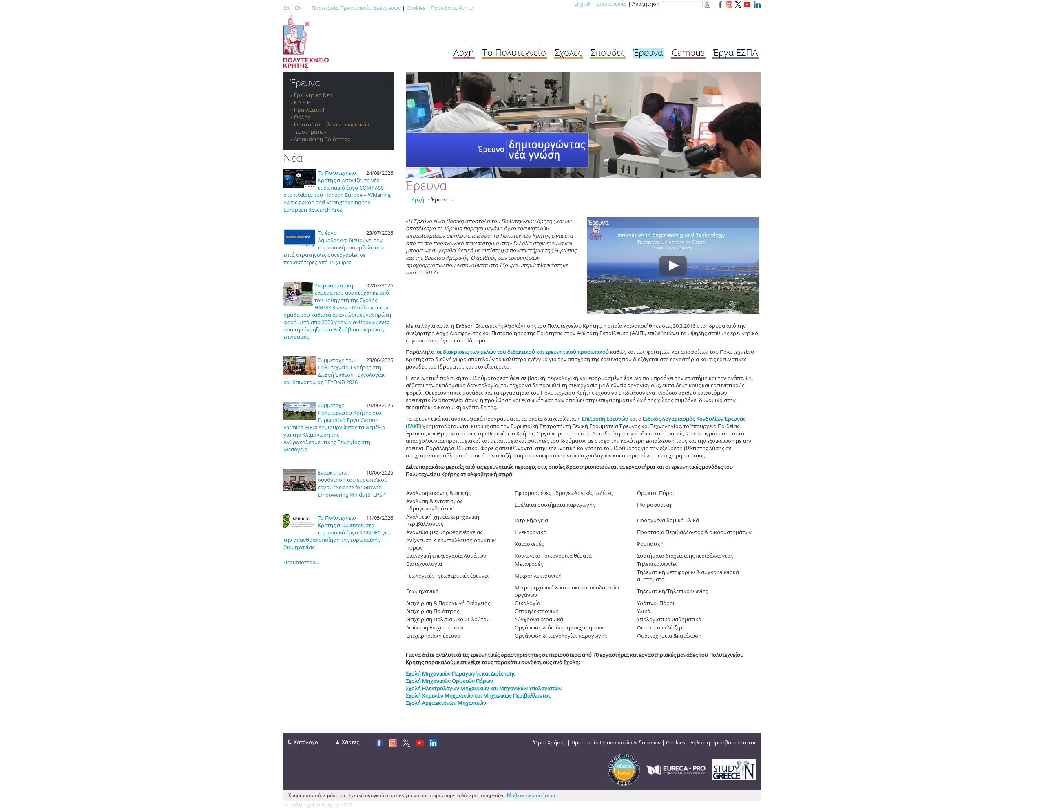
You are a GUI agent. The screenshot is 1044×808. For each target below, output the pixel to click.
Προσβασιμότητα (452, 7)
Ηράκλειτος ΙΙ (309, 109)
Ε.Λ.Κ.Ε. (302, 102)
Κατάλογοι (307, 742)
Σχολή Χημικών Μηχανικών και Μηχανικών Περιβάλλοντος (478, 695)
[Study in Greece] (734, 769)
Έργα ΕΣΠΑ (735, 52)
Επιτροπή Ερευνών (605, 418)
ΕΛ (286, 7)
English (582, 3)
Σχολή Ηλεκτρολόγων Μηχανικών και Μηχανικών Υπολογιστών (484, 688)
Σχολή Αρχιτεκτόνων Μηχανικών (446, 702)
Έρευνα (648, 52)
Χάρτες (350, 742)
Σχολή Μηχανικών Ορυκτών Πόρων (449, 680)
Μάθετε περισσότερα (531, 795)
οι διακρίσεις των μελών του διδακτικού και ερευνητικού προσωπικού (523, 351)
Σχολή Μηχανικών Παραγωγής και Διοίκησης (460, 673)
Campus (688, 52)
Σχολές (568, 52)
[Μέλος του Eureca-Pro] (676, 769)
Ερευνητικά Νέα (313, 95)
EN (298, 7)
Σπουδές (608, 52)
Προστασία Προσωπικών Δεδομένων (356, 7)
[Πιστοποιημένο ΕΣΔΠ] (624, 769)
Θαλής (302, 117)
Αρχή (463, 52)
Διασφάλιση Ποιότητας (322, 139)
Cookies (415, 7)
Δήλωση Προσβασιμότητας (723, 742)
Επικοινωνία (612, 3)
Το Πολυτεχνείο (514, 52)
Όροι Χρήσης (549, 742)
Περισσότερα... (301, 562)
